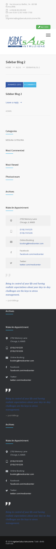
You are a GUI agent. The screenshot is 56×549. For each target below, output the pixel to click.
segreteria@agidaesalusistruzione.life (23, 18)
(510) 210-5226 (26, 233)
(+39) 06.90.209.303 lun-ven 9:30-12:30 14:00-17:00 (19, 11)
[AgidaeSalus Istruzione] (26, 42)
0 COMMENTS (30, 84)
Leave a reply (12, 102)
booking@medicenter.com (31, 243)
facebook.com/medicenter (32, 254)
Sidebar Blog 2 (14, 94)
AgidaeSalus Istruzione (23, 541)
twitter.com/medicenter (30, 264)
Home (8, 67)
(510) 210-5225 (26, 229)
